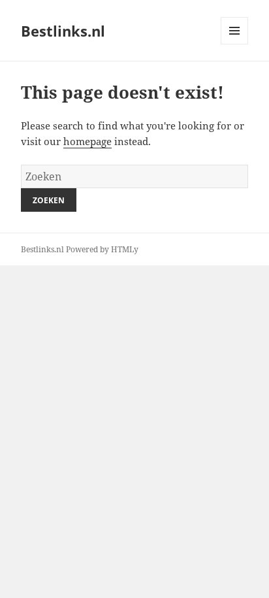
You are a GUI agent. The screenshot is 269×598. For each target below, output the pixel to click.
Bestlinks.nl (63, 31)
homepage (87, 141)
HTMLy (124, 249)
